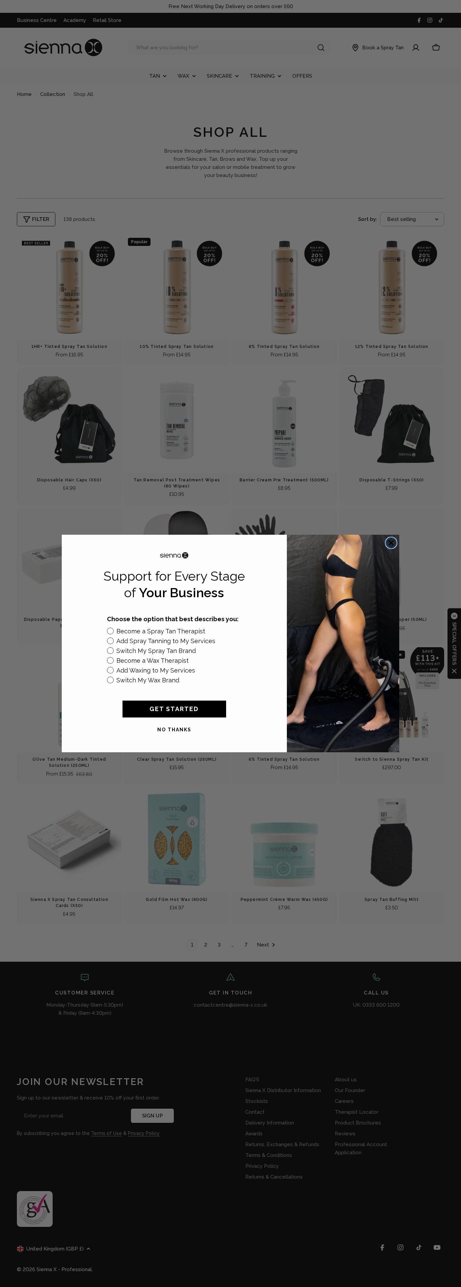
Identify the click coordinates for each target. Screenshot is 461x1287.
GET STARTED (174, 708)
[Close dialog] (391, 542)
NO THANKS (174, 729)
